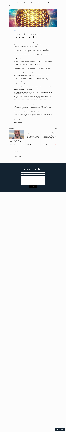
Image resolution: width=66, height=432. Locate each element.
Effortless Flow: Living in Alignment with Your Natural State (50, 132)
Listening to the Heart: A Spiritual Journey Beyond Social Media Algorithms (15, 141)
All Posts (10, 5)
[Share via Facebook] (14, 119)
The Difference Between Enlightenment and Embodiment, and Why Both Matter (33, 132)
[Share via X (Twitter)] (16, 119)
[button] (55, 5)
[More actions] (51, 30)
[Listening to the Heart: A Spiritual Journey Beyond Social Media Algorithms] (16, 134)
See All (56, 128)
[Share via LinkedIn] (19, 119)
